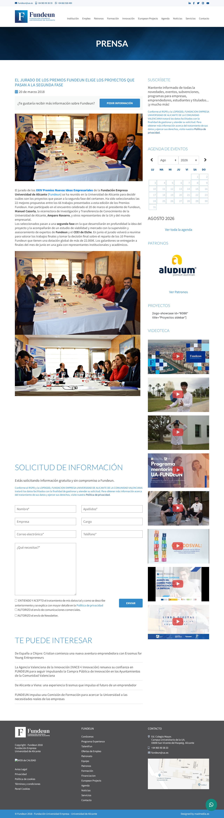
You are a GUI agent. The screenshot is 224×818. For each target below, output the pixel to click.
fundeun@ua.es (25, 3)
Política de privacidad (98, 494)
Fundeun (55, 194)
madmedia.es (201, 813)
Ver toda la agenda (178, 229)
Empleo (86, 18)
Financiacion (88, 775)
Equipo (85, 761)
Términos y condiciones (27, 784)
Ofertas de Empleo (91, 751)
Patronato (86, 756)
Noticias (177, 18)
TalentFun (86, 746)
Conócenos (87, 736)
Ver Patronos (178, 292)
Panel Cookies (22, 788)
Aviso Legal (21, 769)
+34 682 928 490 (65, 3)
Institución (73, 18)
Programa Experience (93, 741)
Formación (113, 18)
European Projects (148, 18)
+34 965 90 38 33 (45, 3)
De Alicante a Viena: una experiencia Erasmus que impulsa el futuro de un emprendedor (75, 685)
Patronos (99, 18)
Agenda (165, 18)
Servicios (190, 18)
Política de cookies (25, 779)
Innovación (128, 18)
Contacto (204, 18)
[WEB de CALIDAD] (25, 760)
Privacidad (21, 774)
